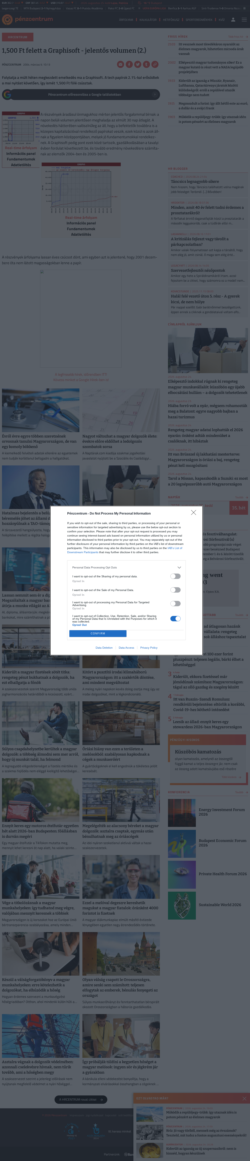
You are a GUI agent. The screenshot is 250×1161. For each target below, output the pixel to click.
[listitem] (126, 567)
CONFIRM (98, 633)
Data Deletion (104, 647)
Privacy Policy (149, 647)
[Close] (195, 514)
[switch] (175, 576)
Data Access (126, 647)
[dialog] (126, 580)
